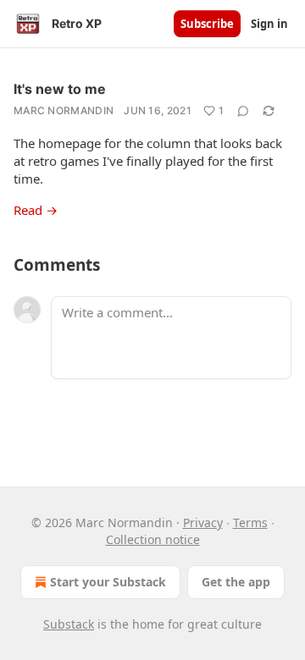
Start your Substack (108, 582)
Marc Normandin (64, 110)
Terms (250, 522)
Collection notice (153, 539)
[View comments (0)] (243, 111)
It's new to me (60, 88)
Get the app (236, 582)
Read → (36, 209)
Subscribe (207, 23)
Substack (68, 624)
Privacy (203, 522)
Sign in (269, 23)
